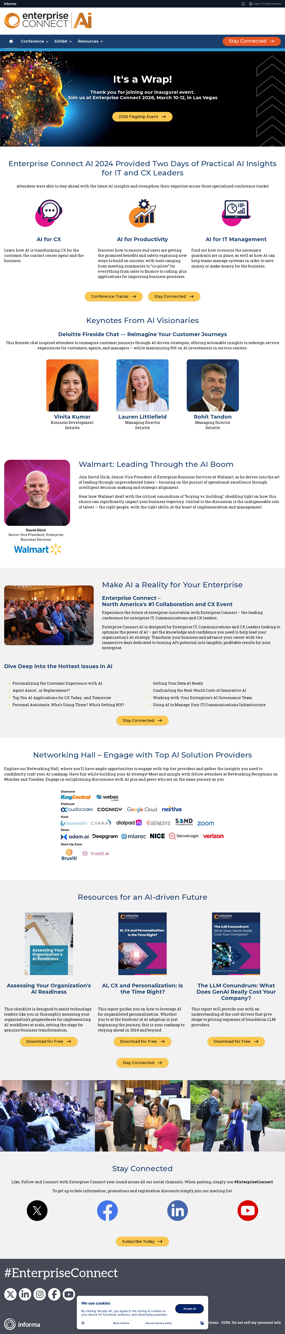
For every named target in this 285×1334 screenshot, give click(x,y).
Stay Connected (247, 41)
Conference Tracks (109, 296)
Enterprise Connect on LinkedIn (25, 1294)
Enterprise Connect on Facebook (54, 1294)
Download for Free (44, 1041)
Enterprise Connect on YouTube (69, 1294)
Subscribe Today (138, 1241)
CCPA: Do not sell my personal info (251, 1322)
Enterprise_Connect (39, 1294)
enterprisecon (10, 1294)
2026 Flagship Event (138, 116)
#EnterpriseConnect (61, 1273)
